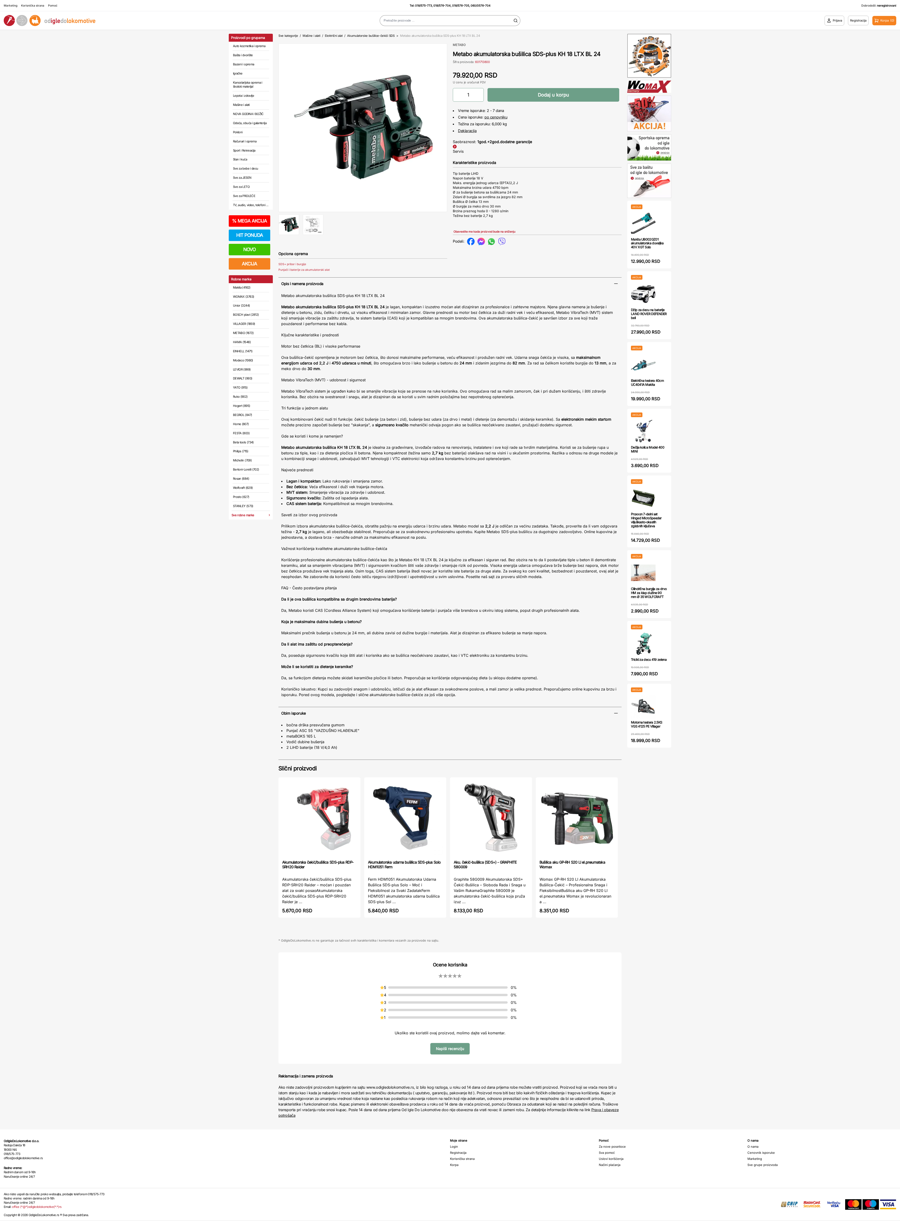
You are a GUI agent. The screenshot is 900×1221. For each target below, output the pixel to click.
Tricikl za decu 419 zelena (649, 659)
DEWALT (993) (242, 378)
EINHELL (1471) (242, 351)
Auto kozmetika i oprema (249, 46)
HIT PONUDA (249, 235)
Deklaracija (467, 130)
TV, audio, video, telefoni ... (251, 205)
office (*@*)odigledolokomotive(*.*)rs (36, 1207)
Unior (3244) (241, 305)
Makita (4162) (242, 287)
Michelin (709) (242, 460)
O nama (752, 1146)
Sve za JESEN (242, 177)
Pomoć (52, 5)
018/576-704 (442, 5)
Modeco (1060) (243, 360)
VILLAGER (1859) (244, 324)
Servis (458, 151)
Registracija (458, 1152)
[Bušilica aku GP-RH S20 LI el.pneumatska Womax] (577, 818)
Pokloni (237, 132)
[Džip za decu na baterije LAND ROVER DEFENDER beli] (643, 294)
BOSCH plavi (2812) (246, 314)
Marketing (10, 5)
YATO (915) (240, 387)
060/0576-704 (481, 5)
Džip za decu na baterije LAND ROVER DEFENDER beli (649, 314)
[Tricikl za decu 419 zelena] (643, 643)
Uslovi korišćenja (611, 1159)
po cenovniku (495, 117)
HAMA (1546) (242, 342)
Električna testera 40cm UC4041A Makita (647, 382)
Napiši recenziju (450, 1048)
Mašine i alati (241, 105)
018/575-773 (423, 5)
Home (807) (241, 424)
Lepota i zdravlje (243, 95)
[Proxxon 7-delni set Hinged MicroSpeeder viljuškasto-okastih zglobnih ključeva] (643, 498)
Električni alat (334, 35)
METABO (459, 45)
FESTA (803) (241, 433)
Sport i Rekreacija (244, 150)
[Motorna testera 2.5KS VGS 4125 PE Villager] (643, 706)
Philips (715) (240, 451)
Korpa (454, 1165)
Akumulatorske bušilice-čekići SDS (370, 35)
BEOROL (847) (242, 415)
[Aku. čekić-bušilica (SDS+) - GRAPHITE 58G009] (491, 818)
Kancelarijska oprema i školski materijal (247, 85)
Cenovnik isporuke (761, 1152)
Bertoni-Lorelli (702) (246, 469)
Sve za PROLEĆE (244, 196)
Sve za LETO (241, 187)
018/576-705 (460, 5)
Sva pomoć (607, 1152)
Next (455, 126)
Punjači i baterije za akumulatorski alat (304, 269)
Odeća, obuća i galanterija (249, 123)
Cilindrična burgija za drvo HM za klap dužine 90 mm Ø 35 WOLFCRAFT (649, 593)
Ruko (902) (240, 396)
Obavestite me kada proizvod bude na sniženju (484, 231)
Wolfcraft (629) (243, 488)
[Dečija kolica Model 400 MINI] (643, 431)
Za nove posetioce (612, 1146)
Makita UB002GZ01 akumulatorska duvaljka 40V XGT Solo (647, 243)
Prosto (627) (241, 497)
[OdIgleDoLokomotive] (112, 20)
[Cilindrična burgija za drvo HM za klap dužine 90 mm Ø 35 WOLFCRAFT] (643, 572)
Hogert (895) (241, 406)
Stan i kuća (240, 159)
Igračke (237, 73)
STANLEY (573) (243, 506)
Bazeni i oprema (243, 64)
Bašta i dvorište (243, 55)
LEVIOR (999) (242, 369)
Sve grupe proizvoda (762, 1165)
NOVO (249, 249)
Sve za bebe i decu (245, 168)
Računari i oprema (244, 141)
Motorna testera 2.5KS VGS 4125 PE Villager (646, 724)
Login (454, 1146)
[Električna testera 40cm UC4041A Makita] (643, 364)
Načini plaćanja (609, 1165)
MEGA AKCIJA (249, 221)
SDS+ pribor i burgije (292, 264)
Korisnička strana (32, 5)
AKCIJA (249, 264)
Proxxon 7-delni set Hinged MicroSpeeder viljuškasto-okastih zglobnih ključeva (646, 520)
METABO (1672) (243, 333)
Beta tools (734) (243, 442)
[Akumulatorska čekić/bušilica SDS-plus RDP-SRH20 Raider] (319, 818)
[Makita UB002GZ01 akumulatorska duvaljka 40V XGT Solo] (643, 223)
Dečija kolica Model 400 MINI (647, 449)
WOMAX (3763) (243, 296)
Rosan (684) (241, 478)
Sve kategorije (288, 35)
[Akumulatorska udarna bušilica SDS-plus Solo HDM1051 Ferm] (405, 818)
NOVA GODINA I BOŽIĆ (248, 114)
